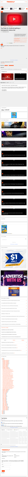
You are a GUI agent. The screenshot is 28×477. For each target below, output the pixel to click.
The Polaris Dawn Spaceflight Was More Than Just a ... (8, 383)
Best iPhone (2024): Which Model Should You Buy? (8, 369)
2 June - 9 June (4, 397)
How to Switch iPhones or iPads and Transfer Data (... (8, 373)
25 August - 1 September (5, 390)
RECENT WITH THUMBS (4, 327)
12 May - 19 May (4, 399)
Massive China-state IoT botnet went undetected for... (8, 376)
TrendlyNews (4, 26)
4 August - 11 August (5, 392)
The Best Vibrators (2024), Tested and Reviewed (7, 388)
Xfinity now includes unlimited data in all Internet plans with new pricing (15, 8)
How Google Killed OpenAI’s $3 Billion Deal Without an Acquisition (12, 136)
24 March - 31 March (5, 403)
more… (1, 48)
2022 (2, 411)
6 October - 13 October (5, 366)
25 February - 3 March (5, 406)
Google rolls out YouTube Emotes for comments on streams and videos (20, 78)
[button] (2, 12)
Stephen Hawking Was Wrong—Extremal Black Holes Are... (8, 387)
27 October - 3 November (5, 364)
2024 (2, 359)
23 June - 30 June (4, 395)
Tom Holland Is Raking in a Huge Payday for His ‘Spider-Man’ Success (13, 175)
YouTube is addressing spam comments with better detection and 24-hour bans (7, 78)
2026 (2, 358)
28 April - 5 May (4, 400)
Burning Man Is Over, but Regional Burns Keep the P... (8, 382)
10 (2, 211)
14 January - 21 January (5, 409)
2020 (2, 412)
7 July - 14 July (4, 394)
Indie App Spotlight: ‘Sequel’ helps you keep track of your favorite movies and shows (23, 8)
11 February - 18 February (5, 407)
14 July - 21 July (4, 393)
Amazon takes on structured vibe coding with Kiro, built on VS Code (13, 146)
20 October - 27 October (5, 365)
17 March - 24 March (5, 404)
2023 (2, 410)
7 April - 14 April (4, 402)
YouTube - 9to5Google (10, 26)
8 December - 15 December (5, 361)
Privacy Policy (3, 458)
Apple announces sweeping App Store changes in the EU (6, 9)
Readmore (12, 206)
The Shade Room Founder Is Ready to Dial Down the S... (8, 371)
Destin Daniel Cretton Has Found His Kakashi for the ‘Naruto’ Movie (9, 334)
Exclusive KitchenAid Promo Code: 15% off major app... (8, 377)
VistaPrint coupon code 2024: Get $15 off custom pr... (8, 381)
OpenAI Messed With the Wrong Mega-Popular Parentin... (8, 385)
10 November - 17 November (6, 363)
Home (1, 26)
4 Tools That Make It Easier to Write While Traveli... (8, 386)
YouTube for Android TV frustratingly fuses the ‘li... (7, 378)
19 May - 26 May (4, 398)
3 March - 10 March (5, 405)
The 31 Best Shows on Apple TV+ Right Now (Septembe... (8, 380)
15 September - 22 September (6, 368)
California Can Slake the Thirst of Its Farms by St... (7, 370)
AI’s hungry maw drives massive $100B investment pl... (8, 374)
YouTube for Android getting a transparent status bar (8, 375)
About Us (15, 454)
